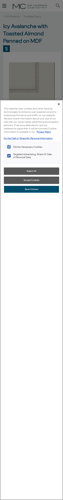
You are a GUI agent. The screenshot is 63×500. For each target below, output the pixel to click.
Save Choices (31, 189)
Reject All (31, 171)
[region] (31, 300)
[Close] (59, 104)
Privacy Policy (44, 131)
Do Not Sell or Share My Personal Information (28, 138)
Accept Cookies (32, 180)
